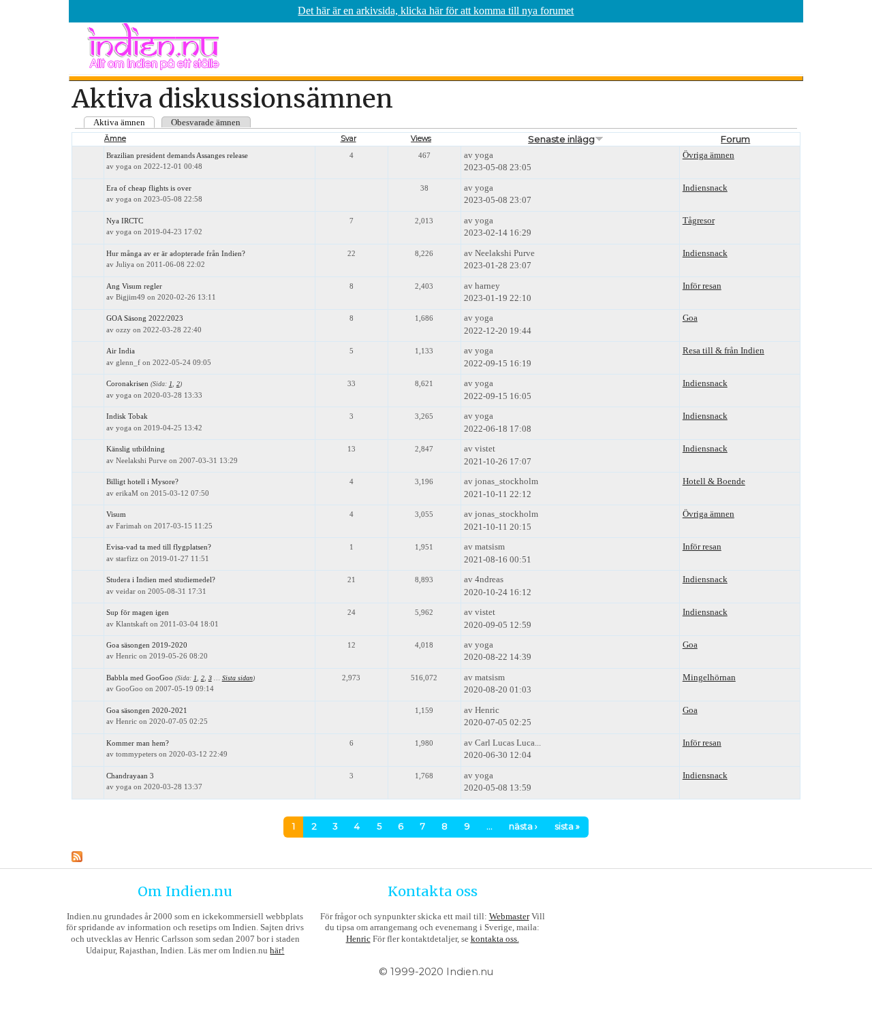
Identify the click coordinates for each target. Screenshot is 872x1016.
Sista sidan (237, 678)
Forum (735, 138)
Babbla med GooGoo (139, 678)
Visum (116, 514)
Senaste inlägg (561, 138)
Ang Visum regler (134, 286)
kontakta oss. (495, 939)
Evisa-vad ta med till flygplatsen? (158, 547)
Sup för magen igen (137, 612)
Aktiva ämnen (119, 122)
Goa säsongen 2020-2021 (146, 710)
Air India (120, 351)
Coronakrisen (127, 383)
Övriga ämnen (708, 155)
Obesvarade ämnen (205, 122)
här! (277, 950)
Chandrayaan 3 (130, 776)
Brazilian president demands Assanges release (177, 155)
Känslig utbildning (135, 449)
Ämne (115, 138)
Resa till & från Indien (723, 350)
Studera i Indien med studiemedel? (160, 580)
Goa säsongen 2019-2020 (146, 645)
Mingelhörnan (709, 677)
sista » (567, 826)
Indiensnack (705, 187)
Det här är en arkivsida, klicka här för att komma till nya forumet (436, 10)
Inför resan (702, 286)
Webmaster (509, 916)
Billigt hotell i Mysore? (142, 482)
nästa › (523, 826)
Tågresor (699, 220)
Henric (358, 939)
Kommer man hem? (137, 743)
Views (421, 138)
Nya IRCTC (124, 221)
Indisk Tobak (127, 416)
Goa (690, 318)
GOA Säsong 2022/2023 (144, 318)
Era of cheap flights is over (148, 188)
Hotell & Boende (714, 481)
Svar (348, 138)
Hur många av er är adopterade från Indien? (175, 253)
